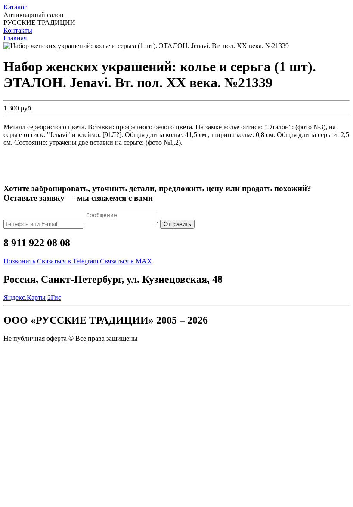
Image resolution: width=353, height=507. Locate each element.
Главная (15, 38)
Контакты (17, 30)
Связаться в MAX (126, 261)
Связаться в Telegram (67, 261)
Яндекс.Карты (24, 297)
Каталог (15, 7)
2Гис (54, 297)
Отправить (177, 224)
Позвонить (19, 261)
